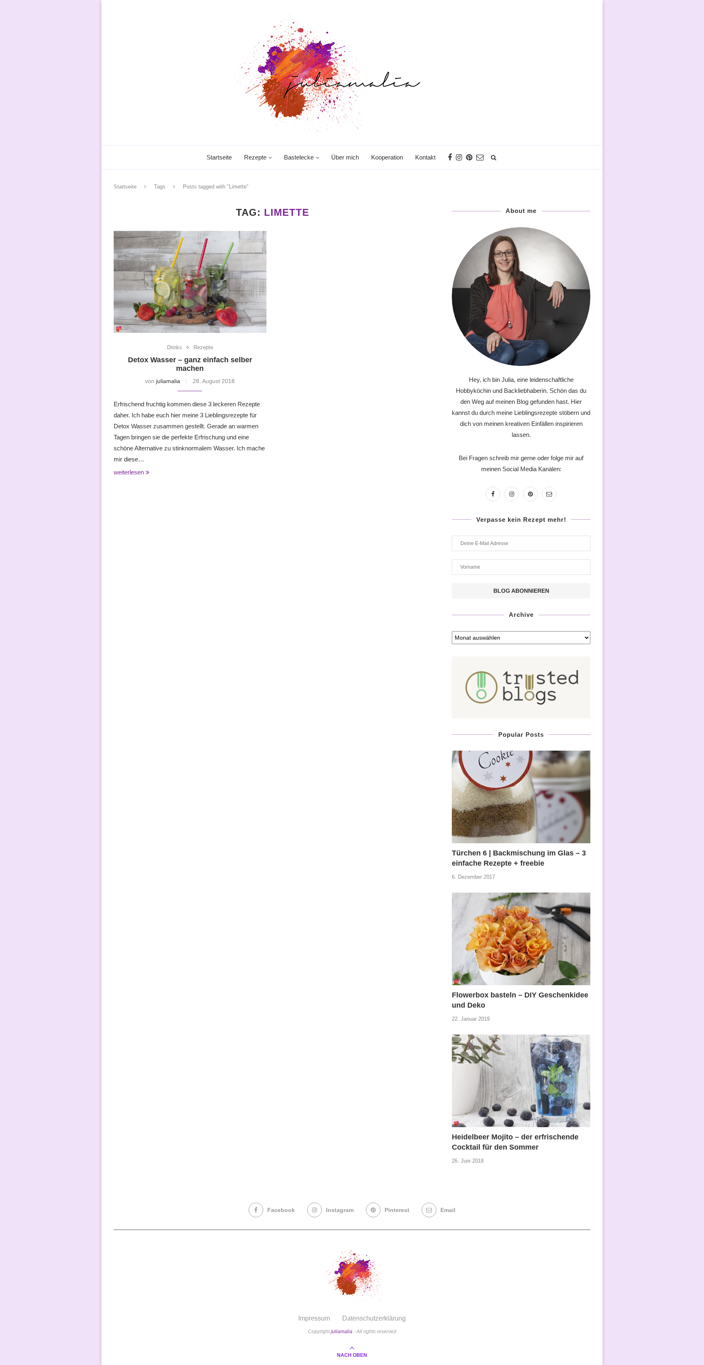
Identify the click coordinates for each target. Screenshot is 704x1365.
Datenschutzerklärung (374, 1318)
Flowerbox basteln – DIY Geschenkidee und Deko (520, 1000)
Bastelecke (299, 157)
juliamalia (168, 381)
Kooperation (387, 157)
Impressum (314, 1318)
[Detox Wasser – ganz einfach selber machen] (190, 282)
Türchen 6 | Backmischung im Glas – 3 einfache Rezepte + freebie (519, 858)
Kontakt (425, 157)
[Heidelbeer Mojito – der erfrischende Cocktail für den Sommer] (521, 1081)
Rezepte (255, 157)
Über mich (345, 157)
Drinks (174, 347)
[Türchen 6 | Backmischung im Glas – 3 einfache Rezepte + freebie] (521, 797)
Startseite (219, 157)
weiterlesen (129, 472)
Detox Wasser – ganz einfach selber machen (190, 364)
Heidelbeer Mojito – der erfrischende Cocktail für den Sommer (515, 1142)
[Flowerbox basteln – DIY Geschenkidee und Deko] (521, 939)
